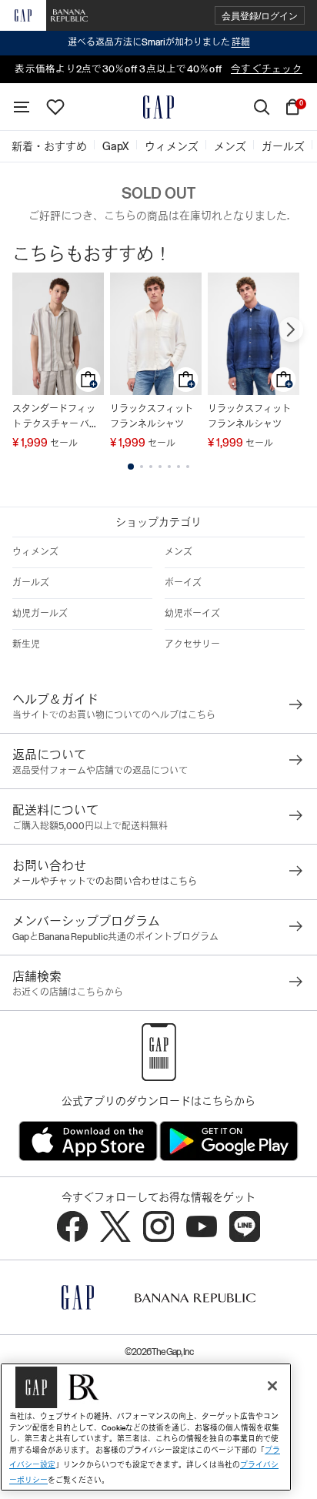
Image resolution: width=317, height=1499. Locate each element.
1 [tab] (131, 466)
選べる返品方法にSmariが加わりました (159, 42)
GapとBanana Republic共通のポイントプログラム (115, 937)
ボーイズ (183, 582)
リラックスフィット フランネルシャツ (151, 416)
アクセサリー (192, 644)
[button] (259, 16)
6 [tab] (178, 466)
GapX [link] (115, 146)
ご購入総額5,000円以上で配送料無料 (90, 826)
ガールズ (30, 582)
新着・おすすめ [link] (49, 146)
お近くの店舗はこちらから (67, 992)
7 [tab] (187, 466)
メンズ (178, 552)
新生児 (26, 644)
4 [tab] (160, 466)
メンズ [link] (230, 146)
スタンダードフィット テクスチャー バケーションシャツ (55, 417)
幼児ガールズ (40, 613)
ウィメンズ (35, 552)
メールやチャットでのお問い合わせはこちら (104, 881)
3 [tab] (150, 466)
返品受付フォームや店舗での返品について (100, 770)
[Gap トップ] (158, 107)
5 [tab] (169, 466)
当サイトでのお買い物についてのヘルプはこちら (113, 715)
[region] (146, 1427)
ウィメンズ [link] (172, 146)
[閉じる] (272, 1386)
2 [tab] (141, 466)
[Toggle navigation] (21, 107)
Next (291, 329)
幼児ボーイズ (192, 613)
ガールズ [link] (283, 146)
